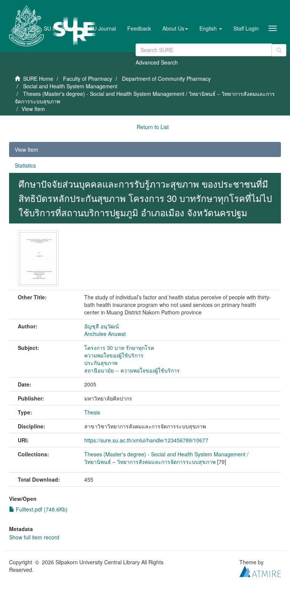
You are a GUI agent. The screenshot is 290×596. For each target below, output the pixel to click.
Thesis (92, 412)
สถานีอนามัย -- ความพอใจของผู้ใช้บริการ (132, 370)
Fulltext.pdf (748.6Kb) (41, 509)
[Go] (279, 50)
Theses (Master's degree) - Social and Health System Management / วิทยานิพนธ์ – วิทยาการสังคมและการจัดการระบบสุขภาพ (166, 457)
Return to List (153, 127)
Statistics (25, 165)
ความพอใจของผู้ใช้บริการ (113, 355)
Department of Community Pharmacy (166, 78)
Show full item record (34, 537)
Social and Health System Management (70, 86)
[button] (175, 28)
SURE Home (38, 78)
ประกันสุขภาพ (100, 363)
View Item (26, 149)
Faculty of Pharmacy (87, 78)
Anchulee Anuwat (105, 333)
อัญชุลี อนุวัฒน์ (101, 326)
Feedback (139, 28)
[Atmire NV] (260, 570)
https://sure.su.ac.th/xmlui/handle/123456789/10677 (146, 440)
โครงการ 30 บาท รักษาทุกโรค (119, 347)
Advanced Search (157, 62)
